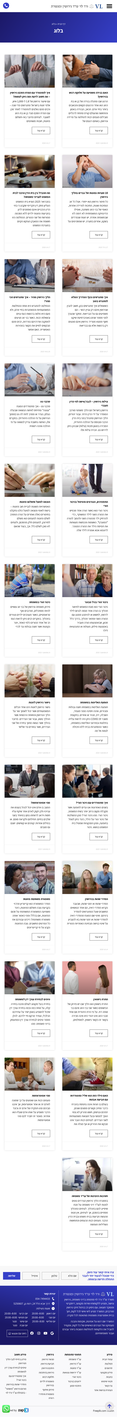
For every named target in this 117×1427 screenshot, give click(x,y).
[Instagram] (38, 1333)
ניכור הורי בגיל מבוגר (96, 602)
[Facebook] (32, 1333)
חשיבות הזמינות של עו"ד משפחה (90, 1196)
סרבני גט (45, 401)
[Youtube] (45, 1333)
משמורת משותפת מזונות (36, 899)
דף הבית (62, 24)
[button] (109, 6)
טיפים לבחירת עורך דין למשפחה (32, 999)
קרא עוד (99, 130)
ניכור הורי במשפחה (39, 602)
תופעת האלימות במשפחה (94, 702)
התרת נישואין (100, 999)
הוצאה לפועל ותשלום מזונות (35, 502)
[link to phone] (6, 6)
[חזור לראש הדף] (109, 1406)
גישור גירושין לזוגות (39, 702)
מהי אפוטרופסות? (40, 802)
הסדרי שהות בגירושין (96, 899)
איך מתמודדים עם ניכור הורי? (92, 802)
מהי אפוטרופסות (41, 1095)
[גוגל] (52, 1333)
